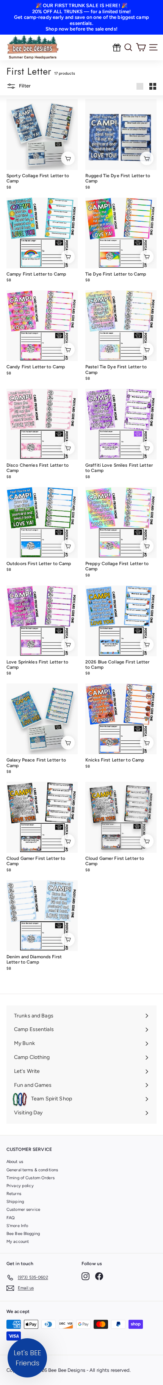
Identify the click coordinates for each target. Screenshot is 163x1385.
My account (17, 1241)
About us (14, 1161)
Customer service (23, 1209)
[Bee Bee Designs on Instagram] (85, 1276)
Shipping (15, 1201)
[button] (27, 1357)
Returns (13, 1193)
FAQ (10, 1217)
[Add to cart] (68, 158)
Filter (24, 86)
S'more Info (17, 1225)
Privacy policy (20, 1185)
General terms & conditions (32, 1169)
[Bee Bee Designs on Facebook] (99, 1276)
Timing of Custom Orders (30, 1177)
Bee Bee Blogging (23, 1233)
